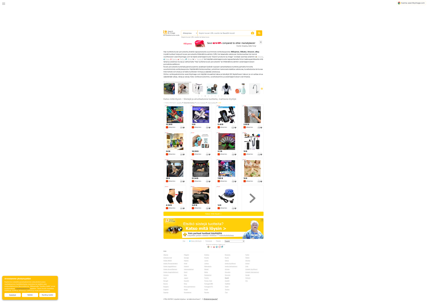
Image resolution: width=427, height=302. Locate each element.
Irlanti (185, 272)
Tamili (227, 286)
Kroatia (206, 258)
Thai (226, 292)
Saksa (227, 260)
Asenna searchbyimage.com (413, 3)
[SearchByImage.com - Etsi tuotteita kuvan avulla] (169, 32)
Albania (165, 255)
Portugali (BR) (208, 284)
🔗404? (166, 105)
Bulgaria (166, 286)
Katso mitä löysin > (213, 214)
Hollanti (186, 266)
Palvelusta (208, 241)
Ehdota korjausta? (211, 299)
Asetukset (12, 295)
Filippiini (186, 255)
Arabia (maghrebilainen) (170, 272)
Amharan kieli (167, 258)
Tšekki (247, 258)
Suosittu (179, 103)
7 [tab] (218, 96)
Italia (185, 275)
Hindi (185, 263)
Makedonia (207, 266)
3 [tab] (205, 96)
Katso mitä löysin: (170, 103)
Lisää (219, 103)
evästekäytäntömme (22, 288)
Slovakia (227, 272)
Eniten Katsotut (201, 103)
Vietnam (247, 278)
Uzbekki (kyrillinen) (251, 269)
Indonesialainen (189, 269)
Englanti (165, 289)
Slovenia (227, 275)
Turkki (247, 255)
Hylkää (30, 295)
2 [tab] (202, 96)
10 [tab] (228, 96)
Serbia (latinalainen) (231, 266)
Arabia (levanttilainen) (170, 269)
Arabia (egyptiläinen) (169, 266)
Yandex (199, 59)
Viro (246, 281)
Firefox (182, 59)
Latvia (206, 260)
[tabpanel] (199, 88)
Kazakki (186, 281)
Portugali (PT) (208, 286)
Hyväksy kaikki (47, 295)
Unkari (247, 263)
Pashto (206, 278)
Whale (189, 59)
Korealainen (187, 292)
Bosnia (165, 284)
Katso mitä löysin (196, 241)
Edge (167, 59)
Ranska (206, 292)
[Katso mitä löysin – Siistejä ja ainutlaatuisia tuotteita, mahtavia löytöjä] (213, 228)
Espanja (165, 292)
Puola (206, 289)
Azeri (165, 278)
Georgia (186, 258)
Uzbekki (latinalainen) (252, 272)
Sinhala (227, 269)
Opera (174, 59)
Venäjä (247, 275)
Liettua (206, 263)
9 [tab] (225, 96)
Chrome (260, 57)
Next (262, 89)
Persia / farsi (208, 281)
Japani (186, 278)
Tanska (227, 289)
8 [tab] (222, 96)
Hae (184, 241)
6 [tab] (215, 96)
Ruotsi (227, 258)
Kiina (185, 284)
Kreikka (206, 255)
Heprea (186, 260)
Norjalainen (207, 275)
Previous (165, 89)
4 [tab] (208, 96)
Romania (227, 255)
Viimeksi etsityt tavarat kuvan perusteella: (178, 82)
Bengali (165, 281)
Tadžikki (227, 284)
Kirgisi (186, 289)
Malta (206, 272)
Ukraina (247, 260)
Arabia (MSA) (167, 260)
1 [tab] (198, 96)
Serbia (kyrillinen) (230, 263)
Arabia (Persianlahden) (170, 263)
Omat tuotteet (211, 103)
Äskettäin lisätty (189, 103)
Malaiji (206, 269)
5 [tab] (212, 96)
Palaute (218, 241)
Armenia (166, 275)
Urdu (246, 266)
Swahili (227, 281)
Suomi (227, 278)
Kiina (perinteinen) (189, 286)
